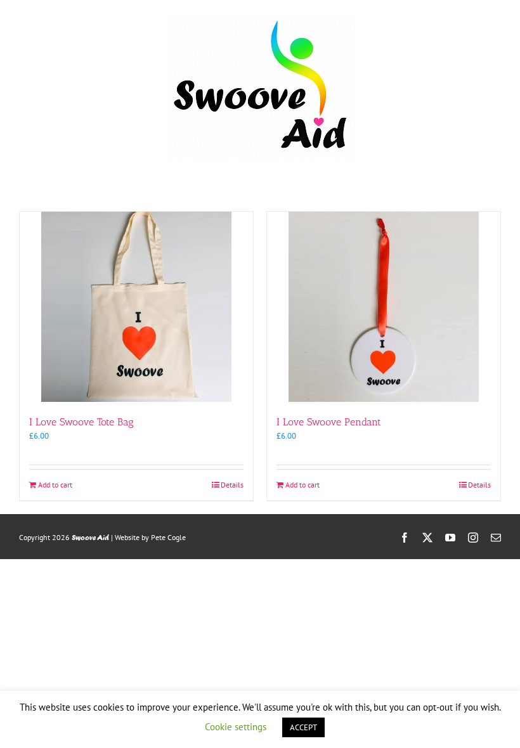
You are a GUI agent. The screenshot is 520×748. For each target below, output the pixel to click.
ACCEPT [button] (303, 727)
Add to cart (55, 484)
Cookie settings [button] (235, 727)
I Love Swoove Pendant (328, 422)
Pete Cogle (168, 537)
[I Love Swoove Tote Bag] (136, 307)
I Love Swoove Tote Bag (81, 422)
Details (232, 484)
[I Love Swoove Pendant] (383, 307)
